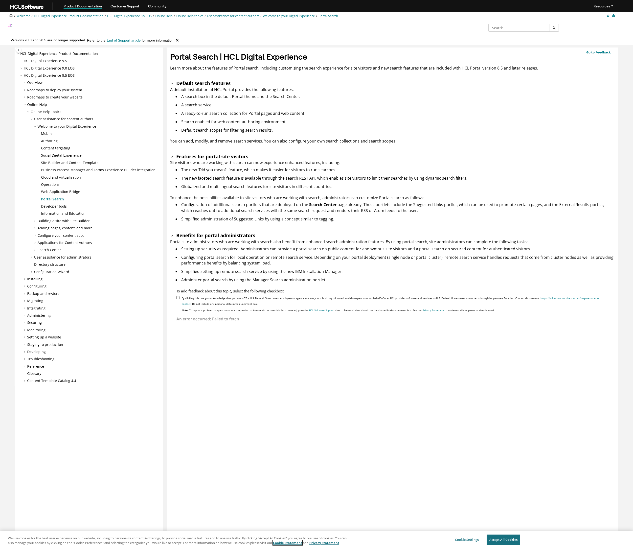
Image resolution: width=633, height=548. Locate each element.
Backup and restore (43, 293)
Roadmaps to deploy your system (54, 90)
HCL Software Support (322, 310)
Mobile (46, 133)
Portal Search (328, 16)
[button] (18, 53)
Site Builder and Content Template (69, 162)
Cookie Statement (287, 543)
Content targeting (55, 148)
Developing (36, 351)
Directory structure (50, 264)
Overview (35, 82)
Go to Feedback (598, 52)
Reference (35, 366)
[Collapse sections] (608, 16)
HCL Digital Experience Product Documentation (68, 16)
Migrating (35, 300)
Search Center (49, 249)
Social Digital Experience (61, 155)
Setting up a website (44, 337)
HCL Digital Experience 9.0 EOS (49, 68)
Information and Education (63, 213)
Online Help (164, 16)
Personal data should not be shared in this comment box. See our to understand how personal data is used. (419, 310)
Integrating (36, 308)
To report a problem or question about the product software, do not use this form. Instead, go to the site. (261, 310)
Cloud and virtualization (61, 177)
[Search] (554, 28)
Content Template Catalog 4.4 (51, 380)
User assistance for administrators (62, 257)
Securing (34, 322)
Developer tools (54, 206)
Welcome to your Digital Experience (289, 16)
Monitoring (36, 330)
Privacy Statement (433, 310)
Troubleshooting (40, 359)
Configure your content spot (61, 235)
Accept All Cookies (503, 539)
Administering (39, 315)
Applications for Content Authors (65, 242)
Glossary (34, 373)
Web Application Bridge (60, 191)
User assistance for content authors (233, 16)
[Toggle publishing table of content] (18, 50)
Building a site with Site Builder (64, 220)
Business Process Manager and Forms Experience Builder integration (98, 169)
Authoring (49, 141)
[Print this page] (614, 16)
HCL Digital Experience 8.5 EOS (129, 16)
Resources (601, 6)
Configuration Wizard (51, 271)
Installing (35, 279)
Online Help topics (189, 16)
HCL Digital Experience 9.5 (45, 60)
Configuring (36, 286)
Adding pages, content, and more (65, 228)
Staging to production (45, 344)
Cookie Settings (467, 539)
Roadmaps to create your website (55, 97)
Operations (50, 184)
